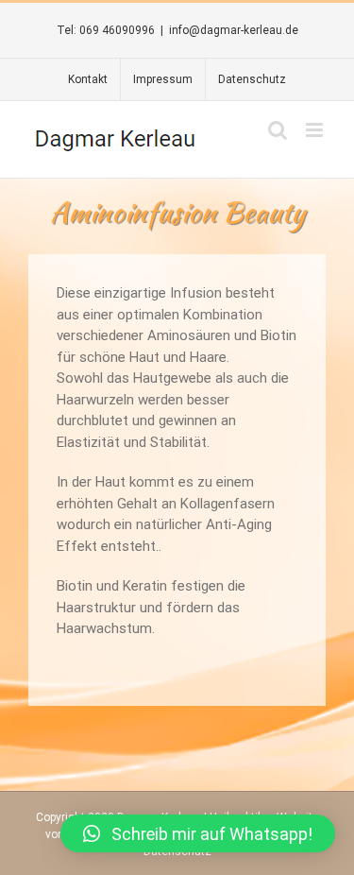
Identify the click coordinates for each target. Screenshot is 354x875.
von (54, 834)
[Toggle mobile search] (277, 130)
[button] (197, 833)
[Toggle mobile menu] (316, 130)
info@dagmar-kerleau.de (233, 30)
